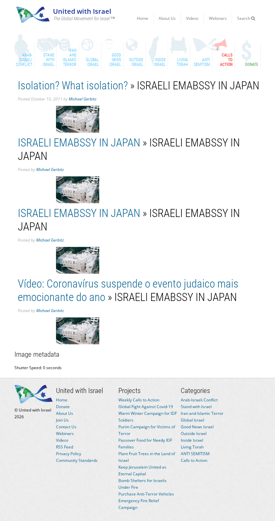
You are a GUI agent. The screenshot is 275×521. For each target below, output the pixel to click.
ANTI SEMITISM (195, 454)
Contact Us (66, 427)
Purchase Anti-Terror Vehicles (146, 494)
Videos (192, 18)
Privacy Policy (68, 454)
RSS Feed (64, 447)
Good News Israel (197, 427)
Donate (63, 406)
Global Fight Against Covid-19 (145, 406)
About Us (167, 18)
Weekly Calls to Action (138, 400)
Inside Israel (192, 440)
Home (142, 18)
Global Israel (192, 420)
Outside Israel (194, 433)
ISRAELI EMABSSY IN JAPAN (79, 142)
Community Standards (77, 460)
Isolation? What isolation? (73, 85)
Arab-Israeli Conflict (199, 400)
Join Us (62, 420)
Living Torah (192, 447)
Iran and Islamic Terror (202, 413)
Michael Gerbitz (82, 99)
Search (244, 18)
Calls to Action (194, 460)
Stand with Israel (196, 406)
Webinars (218, 18)
